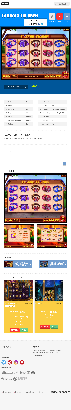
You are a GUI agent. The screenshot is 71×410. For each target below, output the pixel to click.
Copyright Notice (30, 392)
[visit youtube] (22, 362)
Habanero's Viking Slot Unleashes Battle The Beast (57, 264)
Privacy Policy (7, 392)
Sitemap (41, 392)
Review (14, 330)
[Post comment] (64, 164)
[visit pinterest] (10, 362)
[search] (55, 4)
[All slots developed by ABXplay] (36, 87)
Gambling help (6, 367)
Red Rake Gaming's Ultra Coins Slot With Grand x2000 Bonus (22, 264)
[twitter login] (42, 24)
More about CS (39, 356)
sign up (38, 20)
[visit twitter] (3, 362)
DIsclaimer (18, 392)
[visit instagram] (16, 362)
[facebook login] (39, 24)
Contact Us (7, 347)
